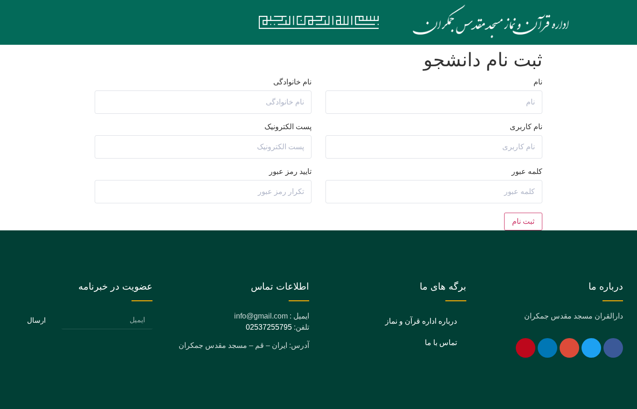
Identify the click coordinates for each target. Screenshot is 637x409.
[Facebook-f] (613, 348)
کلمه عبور (527, 171)
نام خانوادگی (292, 82)
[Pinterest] (525, 348)
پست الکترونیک (288, 127)
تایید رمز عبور (290, 171)
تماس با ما (441, 343)
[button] (141, 22)
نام (537, 82)
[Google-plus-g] (569, 348)
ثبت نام (523, 221)
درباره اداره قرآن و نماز (421, 321)
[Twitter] (591, 348)
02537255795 (269, 327)
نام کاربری (526, 127)
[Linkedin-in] (547, 348)
